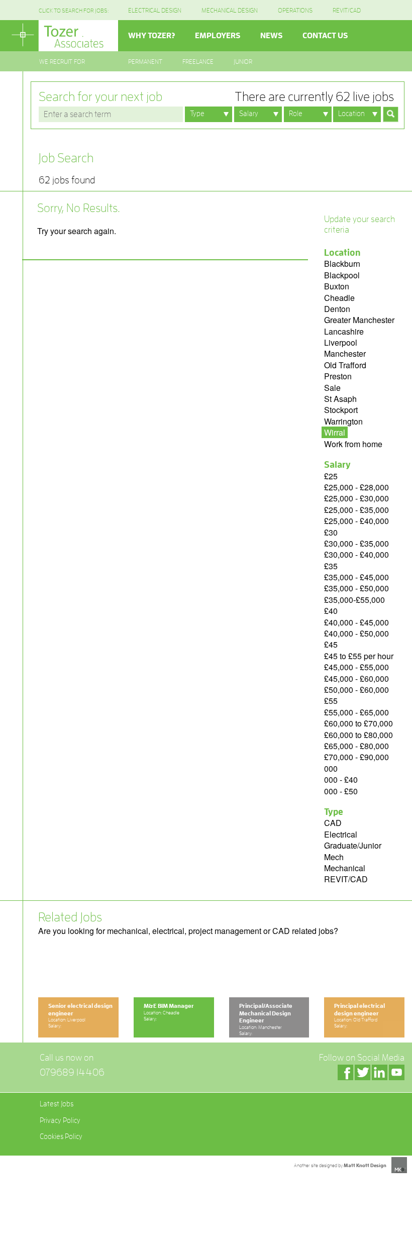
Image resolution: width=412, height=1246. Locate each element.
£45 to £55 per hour (358, 656)
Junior (243, 61)
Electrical (340, 834)
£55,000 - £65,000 (356, 712)
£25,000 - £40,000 (356, 521)
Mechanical (344, 868)
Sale (332, 387)
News (271, 36)
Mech (334, 857)
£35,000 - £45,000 (356, 577)
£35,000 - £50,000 (356, 588)
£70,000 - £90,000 (356, 757)
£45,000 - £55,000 (356, 667)
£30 (331, 532)
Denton (337, 309)
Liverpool (340, 342)
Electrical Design (154, 10)
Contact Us (325, 36)
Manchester (345, 353)
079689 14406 (72, 1072)
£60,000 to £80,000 (358, 735)
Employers (217, 36)
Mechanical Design (229, 10)
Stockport (341, 410)
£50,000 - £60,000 (356, 689)
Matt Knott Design (365, 1165)
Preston (338, 376)
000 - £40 (341, 779)
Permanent (145, 61)
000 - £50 (341, 791)
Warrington (343, 421)
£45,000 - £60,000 (356, 678)
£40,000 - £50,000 (356, 633)
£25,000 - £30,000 (356, 498)
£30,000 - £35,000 (356, 543)
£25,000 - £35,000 (356, 509)
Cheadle (339, 297)
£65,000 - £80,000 (356, 746)
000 (331, 768)
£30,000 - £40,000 (356, 554)
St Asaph (340, 398)
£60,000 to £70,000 (358, 723)
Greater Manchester (359, 320)
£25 (331, 476)
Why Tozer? (151, 36)
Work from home (353, 444)
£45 (331, 644)
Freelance (198, 61)
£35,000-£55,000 (354, 599)
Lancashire (344, 331)
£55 (331, 700)
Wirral (334, 432)
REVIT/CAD (347, 10)
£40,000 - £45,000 (356, 622)
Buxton (336, 286)
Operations (295, 10)
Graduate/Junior (352, 845)
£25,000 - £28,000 (356, 487)
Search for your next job (216, 96)
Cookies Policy (61, 1136)
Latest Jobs (56, 1104)
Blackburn (342, 263)
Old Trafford (345, 365)
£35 (331, 566)
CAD (333, 822)
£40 (331, 610)
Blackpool (342, 275)
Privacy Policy (60, 1120)
